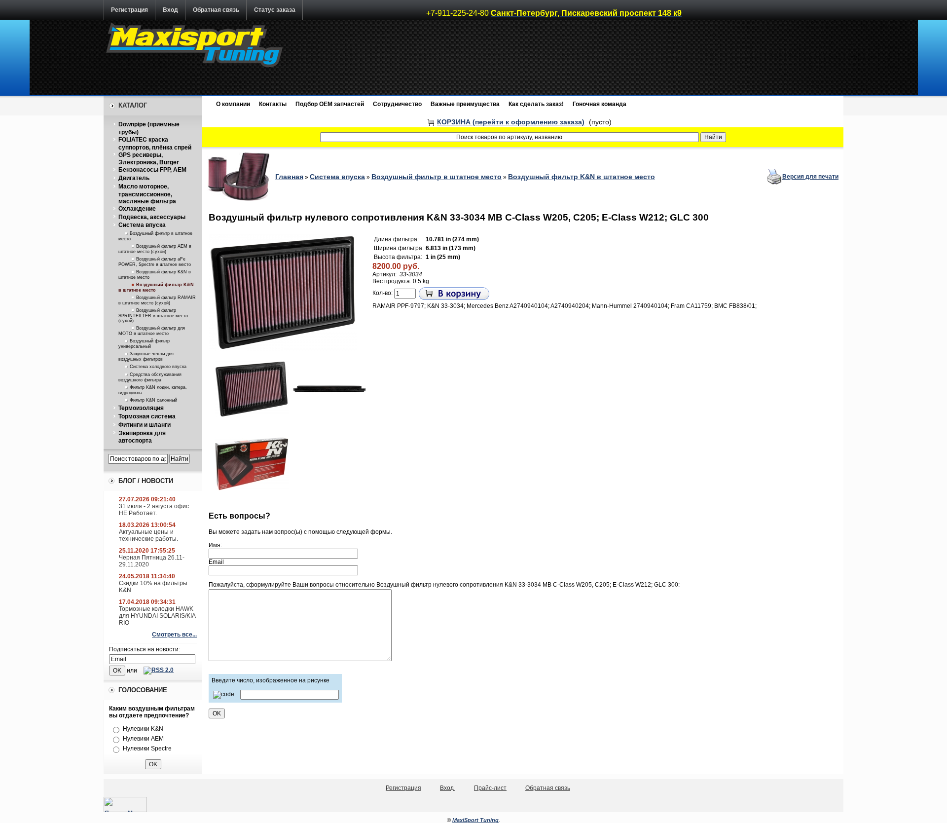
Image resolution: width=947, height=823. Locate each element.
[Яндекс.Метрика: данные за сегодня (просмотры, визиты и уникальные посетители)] (125, 804)
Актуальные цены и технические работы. (148, 535)
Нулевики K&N (143, 728)
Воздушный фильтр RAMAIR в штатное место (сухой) (157, 300)
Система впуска (142, 225)
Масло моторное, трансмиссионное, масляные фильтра (147, 194)
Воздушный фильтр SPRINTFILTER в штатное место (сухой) (153, 315)
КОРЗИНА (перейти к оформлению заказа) (510, 122)
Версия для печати (810, 176)
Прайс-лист (490, 788)
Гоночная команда (599, 104)
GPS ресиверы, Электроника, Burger (148, 158)
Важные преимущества (465, 104)
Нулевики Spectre (147, 748)
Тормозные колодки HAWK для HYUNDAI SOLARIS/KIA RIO (157, 615)
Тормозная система (147, 416)
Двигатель (133, 178)
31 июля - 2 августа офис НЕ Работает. (154, 510)
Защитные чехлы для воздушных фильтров (146, 356)
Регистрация (129, 9)
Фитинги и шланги (144, 424)
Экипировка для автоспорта (142, 437)
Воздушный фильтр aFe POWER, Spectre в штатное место (154, 262)
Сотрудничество (397, 104)
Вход (170, 9)
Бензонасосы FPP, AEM (152, 169)
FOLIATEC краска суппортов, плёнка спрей (154, 143)
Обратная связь (216, 9)
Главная (289, 177)
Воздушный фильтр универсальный (144, 343)
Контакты (273, 104)
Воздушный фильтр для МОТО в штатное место (151, 331)
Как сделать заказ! (536, 104)
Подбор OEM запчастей (329, 104)
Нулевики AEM (143, 738)
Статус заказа (274, 9)
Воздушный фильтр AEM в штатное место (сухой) (154, 249)
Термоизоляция (141, 408)
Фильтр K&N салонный (153, 400)
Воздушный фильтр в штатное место (436, 177)
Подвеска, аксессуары (151, 217)
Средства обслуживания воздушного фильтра (150, 377)
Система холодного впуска (158, 366)
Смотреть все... (174, 634)
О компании (233, 104)
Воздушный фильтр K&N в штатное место (581, 177)
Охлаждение (137, 208)
